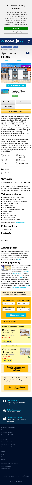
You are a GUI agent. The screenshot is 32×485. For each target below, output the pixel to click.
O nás (3, 454)
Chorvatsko (4, 439)
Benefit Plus (26, 271)
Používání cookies (6, 468)
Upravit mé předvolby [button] (16, 32)
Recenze (23, 102)
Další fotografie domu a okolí (16, 85)
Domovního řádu (20, 222)
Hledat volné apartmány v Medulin (16, 388)
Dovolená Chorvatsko (7, 430)
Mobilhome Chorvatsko (7, 435)
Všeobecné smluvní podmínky (9, 464)
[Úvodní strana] (1, 49)
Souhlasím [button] (16, 28)
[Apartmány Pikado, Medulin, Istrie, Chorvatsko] (16, 73)
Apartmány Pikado (8, 55)
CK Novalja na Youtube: (14, 410)
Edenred (20, 277)
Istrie (10, 49)
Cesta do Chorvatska (7, 442)
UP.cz (27, 285)
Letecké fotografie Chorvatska (9, 447)
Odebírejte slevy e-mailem (14, 417)
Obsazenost (8, 107)
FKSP (18, 259)
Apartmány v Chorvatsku (8, 427)
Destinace (5, 49)
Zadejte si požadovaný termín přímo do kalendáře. (16, 368)
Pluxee (21, 273)
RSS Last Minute (17, 481)
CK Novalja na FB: (12, 400)
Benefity (3, 459)
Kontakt (3, 451)
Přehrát (14, 96)
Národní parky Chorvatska (8, 444)
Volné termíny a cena (16, 112)
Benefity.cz (16, 273)
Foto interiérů (8, 102)
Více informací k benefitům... (19, 287)
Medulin (14, 49)
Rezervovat (7, 341)
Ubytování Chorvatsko (7, 432)
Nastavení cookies (6, 466)
